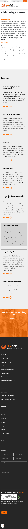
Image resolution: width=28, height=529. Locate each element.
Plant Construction (6, 377)
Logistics (3, 366)
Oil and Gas (4, 358)
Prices (3, 422)
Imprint (3, 429)
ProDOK (13, 1)
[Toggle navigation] (25, 5)
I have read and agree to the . (14, 492)
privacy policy (22, 492)
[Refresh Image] (19, 498)
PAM (18, 1)
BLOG (25, 1)
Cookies (3, 441)
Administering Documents (8, 399)
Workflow (4, 392)
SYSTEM (3, 407)
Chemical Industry (6, 362)
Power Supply (5, 373)
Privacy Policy (5, 433)
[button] (2, 526)
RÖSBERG (4, 1)
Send (4, 512)
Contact (12, 318)
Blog (2, 426)
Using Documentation (7, 395)
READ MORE (6, 106)
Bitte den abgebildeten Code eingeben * (12, 502)
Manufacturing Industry (8, 369)
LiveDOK (9, 1)
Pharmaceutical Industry (8, 380)
